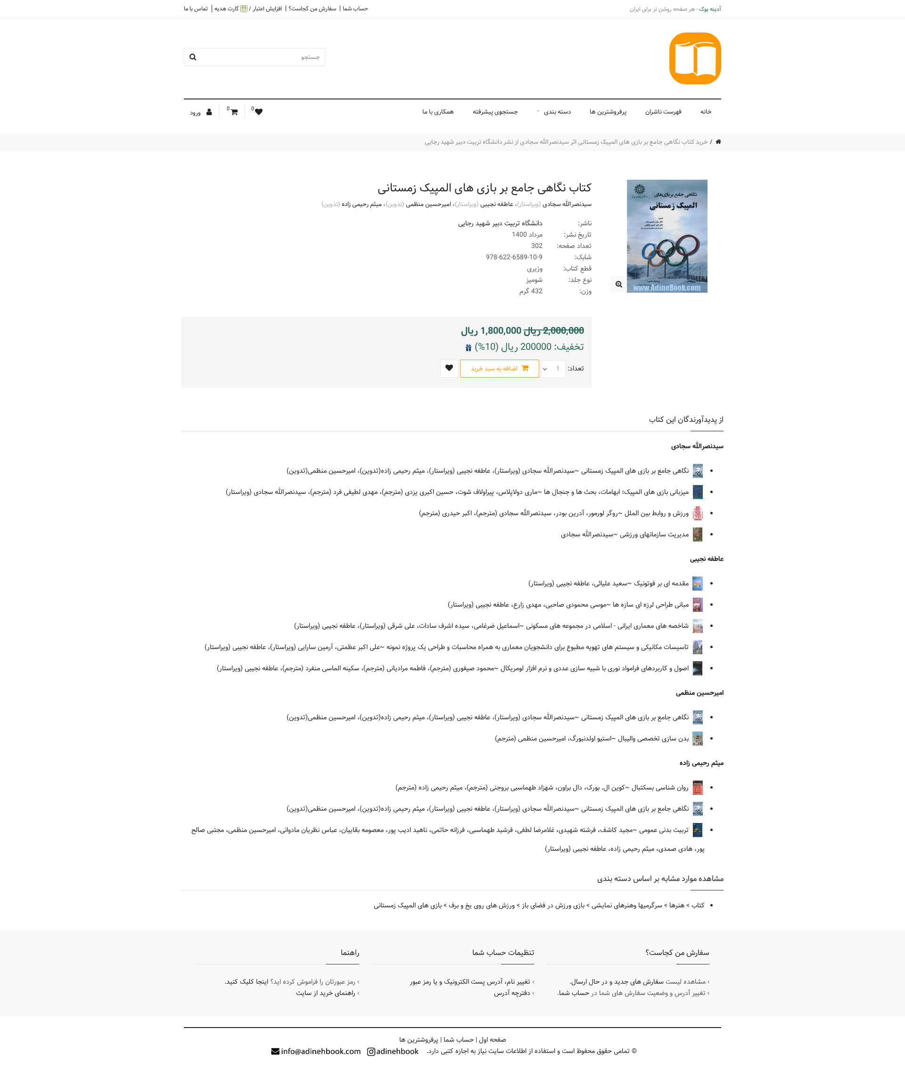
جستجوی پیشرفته (495, 112)
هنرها (676, 905)
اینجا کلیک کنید (247, 981)
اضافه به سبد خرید (495, 368)
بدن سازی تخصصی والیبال (654, 738)
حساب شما (355, 8)
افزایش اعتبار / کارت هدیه (248, 8)
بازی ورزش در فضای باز (553, 905)
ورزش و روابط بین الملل (658, 513)
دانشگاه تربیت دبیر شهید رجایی (500, 223)
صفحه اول (492, 1039)
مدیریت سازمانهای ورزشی (655, 534)
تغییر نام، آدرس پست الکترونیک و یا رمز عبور (470, 981)
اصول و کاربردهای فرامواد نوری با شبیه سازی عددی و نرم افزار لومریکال (596, 668)
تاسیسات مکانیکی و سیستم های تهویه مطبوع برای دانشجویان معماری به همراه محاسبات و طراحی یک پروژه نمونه (539, 647)
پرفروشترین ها (608, 112)
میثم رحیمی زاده (362, 204)
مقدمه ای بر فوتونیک (662, 583)
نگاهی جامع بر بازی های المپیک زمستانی (636, 471)
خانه (706, 112)
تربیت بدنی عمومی (665, 830)
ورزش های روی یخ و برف (482, 905)
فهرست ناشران (663, 112)
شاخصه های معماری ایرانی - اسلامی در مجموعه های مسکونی (608, 626)
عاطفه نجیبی (496, 204)
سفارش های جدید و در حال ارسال (617, 981)
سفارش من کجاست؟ (312, 8)
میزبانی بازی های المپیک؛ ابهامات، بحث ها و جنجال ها (617, 492)
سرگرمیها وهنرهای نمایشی (627, 905)
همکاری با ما (438, 112)
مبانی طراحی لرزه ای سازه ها (652, 604)
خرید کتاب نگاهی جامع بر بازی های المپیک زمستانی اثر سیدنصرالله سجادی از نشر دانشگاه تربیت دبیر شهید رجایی (566, 142)
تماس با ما (196, 8)
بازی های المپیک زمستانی (408, 905)
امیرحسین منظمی (428, 204)
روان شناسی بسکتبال (661, 787)
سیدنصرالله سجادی (567, 204)
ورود (196, 112)
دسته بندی (557, 112)
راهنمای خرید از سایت (325, 993)
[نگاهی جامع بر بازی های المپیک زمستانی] (618, 284)
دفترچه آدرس (512, 993)
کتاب (698, 905)
